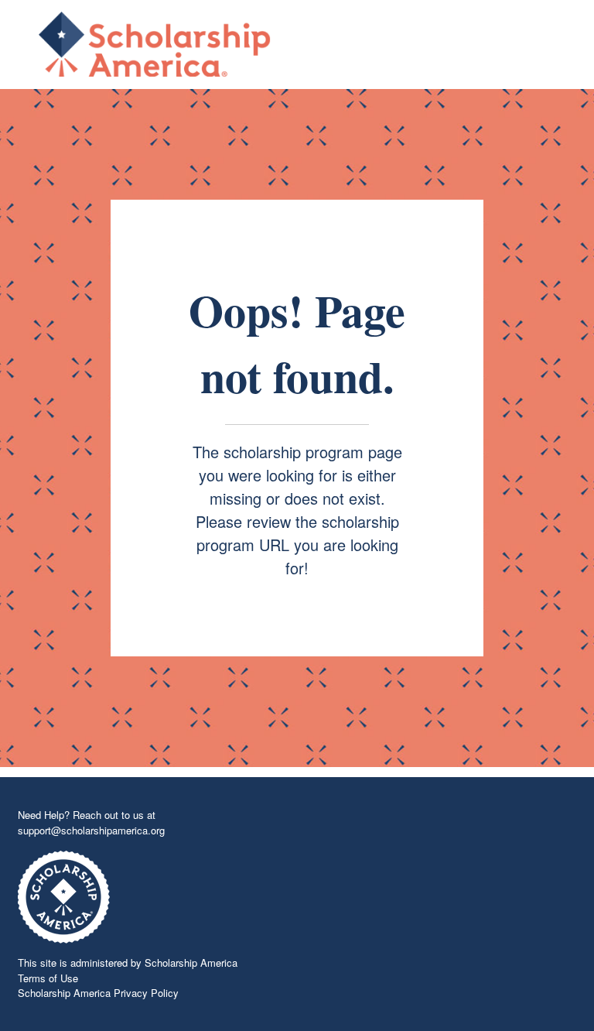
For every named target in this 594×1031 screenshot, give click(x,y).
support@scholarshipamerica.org (91, 830)
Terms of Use (48, 978)
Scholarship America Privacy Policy (98, 992)
